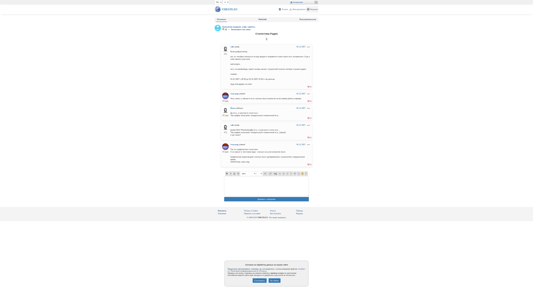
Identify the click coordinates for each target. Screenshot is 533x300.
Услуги (273, 211)
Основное (221, 19)
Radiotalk (263, 19)
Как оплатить (275, 213)
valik (232, 47)
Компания (222, 213)
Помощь (299, 211)
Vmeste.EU (229, 9)
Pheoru (233, 108)
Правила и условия (252, 213)
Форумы (299, 213)
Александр (234, 94)
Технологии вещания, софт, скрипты (238, 27)
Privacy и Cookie (251, 211)
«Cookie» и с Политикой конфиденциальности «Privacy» (266, 270)
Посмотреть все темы (241, 29)
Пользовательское (307, 19)
